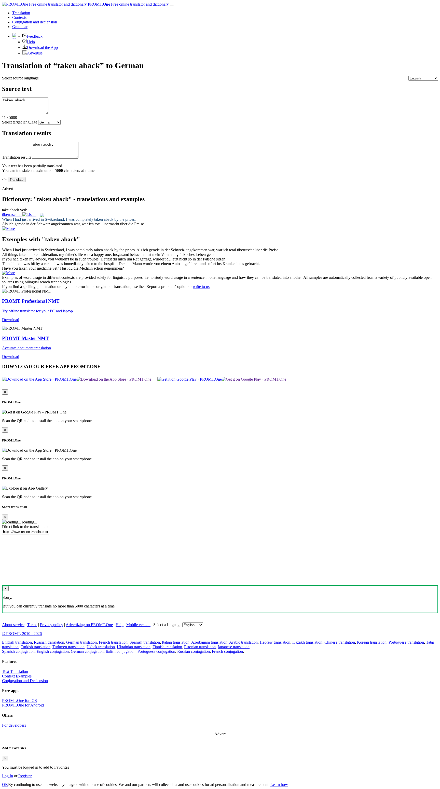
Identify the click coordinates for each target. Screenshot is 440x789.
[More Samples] (8, 228)
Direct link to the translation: (25, 526)
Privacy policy (51, 624)
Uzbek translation (101, 647)
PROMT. (128, 4)
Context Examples (17, 676)
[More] (8, 273)
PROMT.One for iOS (19, 700)
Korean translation (372, 642)
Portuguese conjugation (156, 651)
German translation (81, 642)
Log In (7, 776)
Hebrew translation (275, 642)
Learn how (279, 784)
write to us (201, 286)
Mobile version (138, 624)
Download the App (42, 47)
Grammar (20, 26)
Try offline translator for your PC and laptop (37, 311)
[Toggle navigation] (172, 5)
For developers (14, 725)
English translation (17, 642)
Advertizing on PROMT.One (89, 624)
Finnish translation (167, 647)
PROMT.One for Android (23, 705)
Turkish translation (35, 647)
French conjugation (227, 651)
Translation (21, 13)
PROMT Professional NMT (31, 301)
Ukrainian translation (133, 647)
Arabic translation (243, 642)
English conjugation (53, 651)
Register (25, 776)
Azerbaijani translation (209, 642)
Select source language (20, 78)
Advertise (35, 53)
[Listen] (29, 214)
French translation (113, 642)
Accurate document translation (26, 348)
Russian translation (49, 642)
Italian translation (175, 642)
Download (10, 319)
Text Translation (15, 671)
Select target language (19, 122)
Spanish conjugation (18, 651)
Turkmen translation (68, 647)
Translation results (16, 157)
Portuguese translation (406, 642)
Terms (32, 624)
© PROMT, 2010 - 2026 (22, 633)
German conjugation (87, 651)
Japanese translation (234, 647)
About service (13, 624)
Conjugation (34, 22)
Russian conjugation (193, 651)
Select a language (167, 624)
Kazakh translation (307, 642)
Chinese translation (339, 642)
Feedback (35, 36)
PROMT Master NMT (25, 338)
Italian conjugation (120, 651)
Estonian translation (200, 647)
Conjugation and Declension (25, 681)
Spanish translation (145, 642)
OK (5, 784)
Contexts (19, 17)
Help (31, 42)
